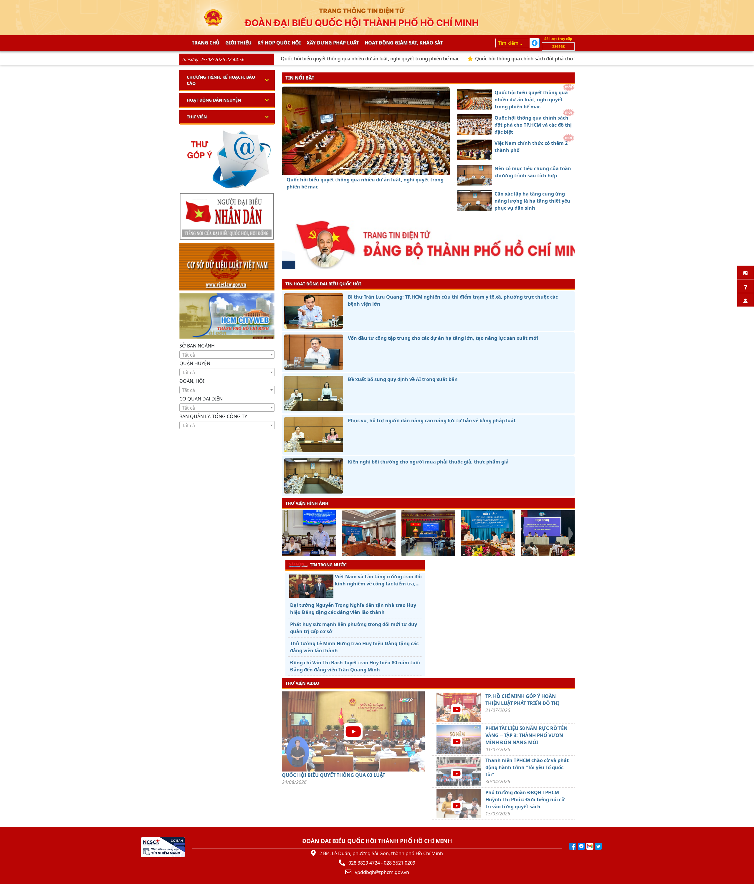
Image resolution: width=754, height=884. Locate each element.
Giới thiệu (238, 42)
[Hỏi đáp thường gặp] (745, 286)
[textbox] (227, 355)
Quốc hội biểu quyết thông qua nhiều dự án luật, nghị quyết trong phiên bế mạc (327, 58)
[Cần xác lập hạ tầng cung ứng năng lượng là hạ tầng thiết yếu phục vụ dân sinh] (387, 168)
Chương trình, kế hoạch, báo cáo (221, 80)
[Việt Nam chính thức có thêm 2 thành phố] (365, 168)
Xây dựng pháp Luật (333, 42)
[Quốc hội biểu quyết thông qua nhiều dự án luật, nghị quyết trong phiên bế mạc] (344, 168)
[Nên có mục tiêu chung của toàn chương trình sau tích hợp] (376, 168)
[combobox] (227, 354)
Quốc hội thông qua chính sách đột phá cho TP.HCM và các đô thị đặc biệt (513, 58)
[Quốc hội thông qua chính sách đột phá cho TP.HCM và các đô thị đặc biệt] (355, 168)
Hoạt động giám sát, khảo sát (404, 42)
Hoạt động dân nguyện (214, 100)
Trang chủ (205, 42)
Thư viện (197, 117)
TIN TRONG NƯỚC (328, 564)
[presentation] (285, 534)
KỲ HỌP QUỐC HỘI (279, 42)
